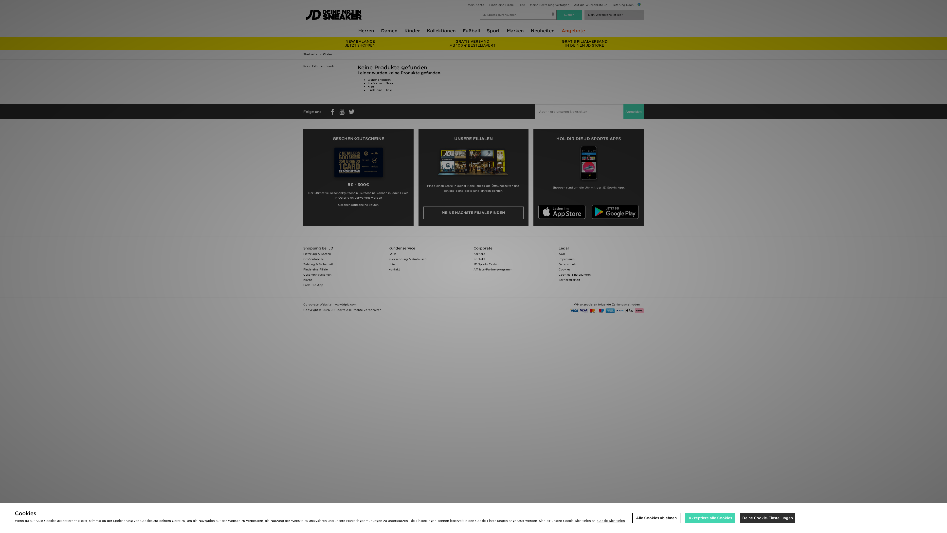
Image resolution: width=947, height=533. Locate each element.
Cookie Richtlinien (611, 521)
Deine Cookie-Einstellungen (767, 518)
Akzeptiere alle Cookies (710, 518)
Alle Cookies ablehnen (656, 518)
